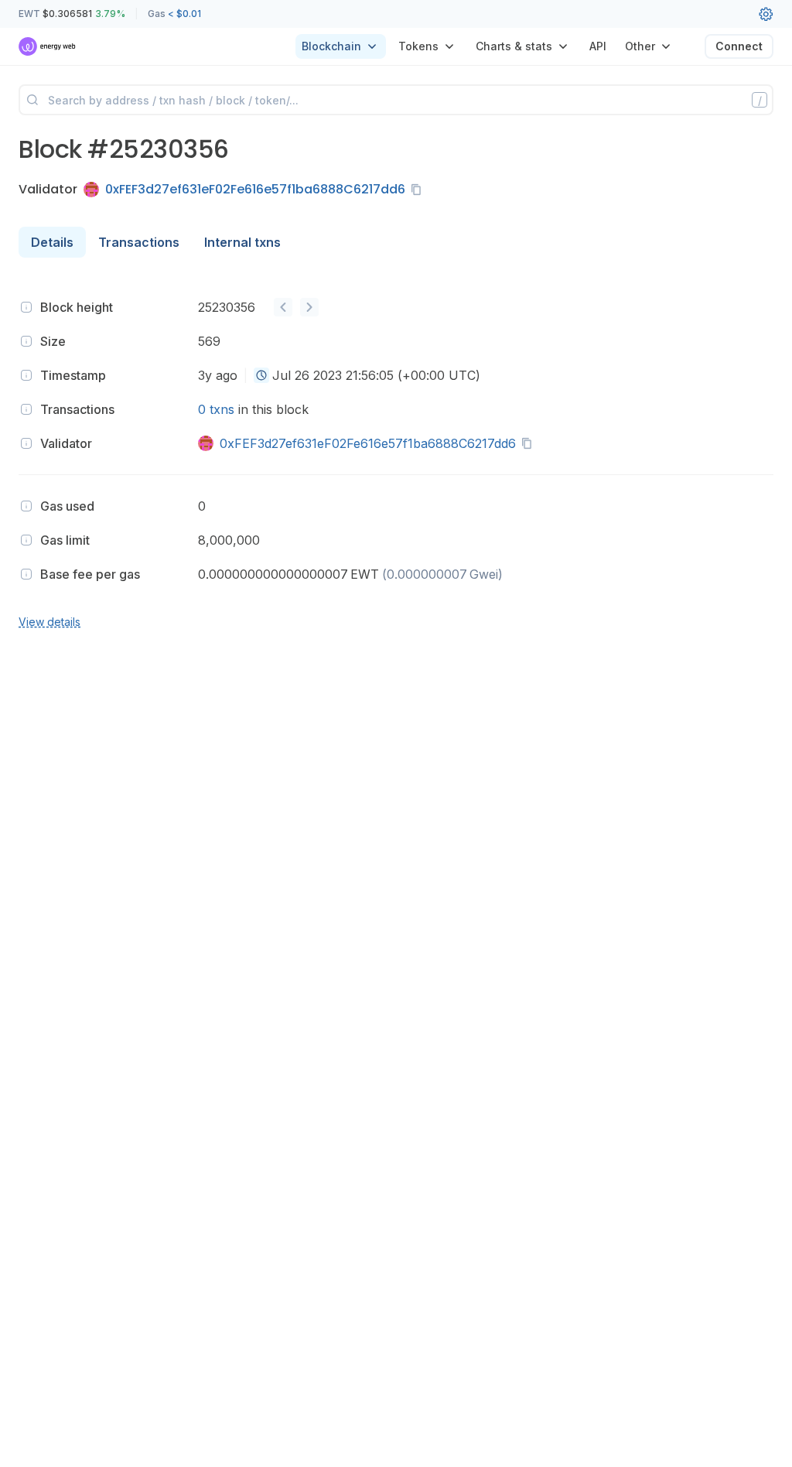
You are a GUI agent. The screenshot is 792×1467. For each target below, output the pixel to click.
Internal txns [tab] (242, 242)
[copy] (419, 189)
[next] (309, 307)
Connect (739, 46)
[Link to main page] (48, 46)
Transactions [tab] (138, 242)
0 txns (216, 409)
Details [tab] (52, 242)
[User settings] (765, 14)
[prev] (283, 307)
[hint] (26, 307)
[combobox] (261, 375)
